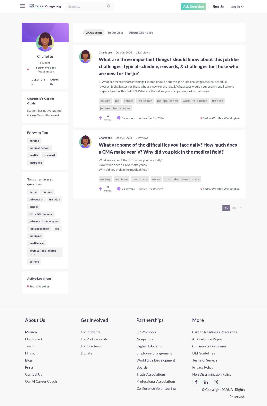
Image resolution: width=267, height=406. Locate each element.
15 (226, 208)
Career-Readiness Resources (214, 332)
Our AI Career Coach (41, 381)
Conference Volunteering (156, 388)
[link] (159, 86)
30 (234, 208)
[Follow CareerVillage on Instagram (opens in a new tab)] (216, 382)
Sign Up (218, 6)
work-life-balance (41, 214)
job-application (39, 228)
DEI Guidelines (203, 353)
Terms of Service (205, 360)
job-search (36, 199)
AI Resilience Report (208, 339)
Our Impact (33, 339)
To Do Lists (115, 32)
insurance (36, 162)
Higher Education (149, 346)
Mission (31, 332)
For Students (90, 332)
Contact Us (33, 374)
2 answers (128, 188)
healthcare (37, 243)
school (34, 206)
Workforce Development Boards (155, 363)
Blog (28, 360)
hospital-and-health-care (43, 252)
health (34, 155)
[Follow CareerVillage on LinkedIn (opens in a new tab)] (206, 382)
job (57, 228)
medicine (35, 235)
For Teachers (91, 346)
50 (241, 208)
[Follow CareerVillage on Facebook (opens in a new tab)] (196, 382)
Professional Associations (156, 381)
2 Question (94, 32)
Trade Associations (151, 374)
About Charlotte (141, 32)
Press (29, 367)
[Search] (109, 6)
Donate (86, 353)
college (34, 261)
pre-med (49, 155)
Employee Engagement (154, 353)
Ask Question (193, 6)
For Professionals (94, 339)
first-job (54, 199)
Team (29, 346)
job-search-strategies (44, 221)
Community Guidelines (209, 346)
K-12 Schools (146, 332)
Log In (235, 6)
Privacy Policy (202, 367)
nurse (33, 192)
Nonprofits (144, 339)
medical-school (39, 148)
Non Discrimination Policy (211, 374)
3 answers (128, 118)
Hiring (30, 353)
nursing (34, 140)
